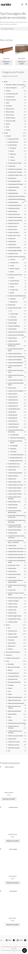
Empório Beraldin (13, 637)
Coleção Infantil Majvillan (15, 359)
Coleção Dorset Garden (14, 247)
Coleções (8, 136)
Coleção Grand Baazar (14, 326)
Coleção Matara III (13, 403)
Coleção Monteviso (13, 427)
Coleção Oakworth (13, 476)
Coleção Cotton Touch (14, 235)
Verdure (12, 271)
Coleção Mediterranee (14, 409)
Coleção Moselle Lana (14, 463)
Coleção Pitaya (12, 545)
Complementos (10, 97)
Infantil (10, 688)
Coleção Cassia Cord (13, 223)
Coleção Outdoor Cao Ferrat (15, 485)
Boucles (10, 670)
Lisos (9, 691)
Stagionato (13, 154)
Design (10, 940)
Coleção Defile (12, 241)
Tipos (7, 661)
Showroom (9, 655)
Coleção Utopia (12, 613)
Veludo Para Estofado (13, 748)
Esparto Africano (14, 280)
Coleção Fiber (11, 305)
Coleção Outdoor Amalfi (14, 482)
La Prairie (12, 259)
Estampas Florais (12, 679)
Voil (9, 751)
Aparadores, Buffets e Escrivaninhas (15, 84)
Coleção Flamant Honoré (15, 308)
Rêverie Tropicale (14, 268)
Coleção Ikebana (12, 338)
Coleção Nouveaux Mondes (15, 473)
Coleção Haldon (12, 329)
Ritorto (12, 151)
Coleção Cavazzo (12, 226)
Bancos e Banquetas (11, 87)
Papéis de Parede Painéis (14, 711)
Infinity (12, 286)
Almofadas (11, 664)
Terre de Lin (13, 317)
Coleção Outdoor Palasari (15, 494)
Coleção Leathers (12, 394)
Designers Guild (12, 634)
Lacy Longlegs (14, 445)
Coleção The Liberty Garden (15, 598)
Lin (11, 311)
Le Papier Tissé (14, 290)
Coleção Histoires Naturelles (15, 332)
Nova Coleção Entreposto (13, 652)
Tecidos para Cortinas (14, 742)
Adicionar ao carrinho (6, 62)
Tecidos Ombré (12, 739)
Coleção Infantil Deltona (14, 353)
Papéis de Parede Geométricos (16, 703)
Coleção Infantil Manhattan (15, 362)
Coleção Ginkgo (12, 323)
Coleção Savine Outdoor (14, 574)
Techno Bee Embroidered (16, 454)
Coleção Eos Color (13, 253)
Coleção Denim (12, 244)
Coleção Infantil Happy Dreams (16, 356)
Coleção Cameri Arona (14, 214)
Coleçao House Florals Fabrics (16, 335)
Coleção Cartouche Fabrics (15, 220)
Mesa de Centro (10, 109)
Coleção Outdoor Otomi (14, 491)
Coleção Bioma (12, 190)
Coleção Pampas (12, 507)
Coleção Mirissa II (12, 421)
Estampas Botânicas (13, 676)
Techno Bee (13, 451)
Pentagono (13, 148)
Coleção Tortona (12, 604)
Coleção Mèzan (12, 412)
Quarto (8, 124)
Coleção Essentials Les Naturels (16, 256)
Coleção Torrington (13, 601)
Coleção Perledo (12, 533)
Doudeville (13, 299)
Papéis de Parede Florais (14, 700)
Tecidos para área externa (13, 658)
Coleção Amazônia (13, 142)
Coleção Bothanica (13, 202)
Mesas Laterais (10, 115)
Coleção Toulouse (13, 607)
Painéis (10, 694)
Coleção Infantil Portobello (15, 380)
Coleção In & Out (12, 341)
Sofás (7, 127)
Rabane (12, 293)
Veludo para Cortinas (13, 745)
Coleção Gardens (12, 320)
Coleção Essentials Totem (15, 274)
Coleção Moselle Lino (13, 467)
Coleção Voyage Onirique (14, 616)
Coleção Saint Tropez (14, 565)
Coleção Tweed (12, 610)
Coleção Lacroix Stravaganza (15, 391)
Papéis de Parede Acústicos (15, 697)
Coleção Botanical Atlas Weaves (16, 199)
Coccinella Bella (14, 435)
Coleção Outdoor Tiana (14, 501)
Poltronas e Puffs (10, 121)
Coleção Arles (11, 166)
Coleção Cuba (11, 238)
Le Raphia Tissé (14, 262)
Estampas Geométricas (14, 682)
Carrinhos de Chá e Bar (12, 93)
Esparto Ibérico (14, 284)
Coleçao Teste (12, 590)
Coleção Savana (12, 571)
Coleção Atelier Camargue (15, 172)
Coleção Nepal (12, 469)
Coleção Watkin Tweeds (14, 619)
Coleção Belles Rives (13, 187)
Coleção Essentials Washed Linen (17, 296)
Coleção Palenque (13, 504)
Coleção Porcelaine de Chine (15, 554)
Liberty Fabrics (12, 643)
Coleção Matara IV (13, 406)
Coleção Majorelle (13, 400)
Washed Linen (13, 302)
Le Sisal (12, 265)
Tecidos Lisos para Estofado (15, 736)
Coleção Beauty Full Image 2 (15, 184)
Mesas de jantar (10, 112)
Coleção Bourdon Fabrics (14, 205)
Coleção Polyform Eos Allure (15, 548)
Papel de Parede (12, 714)
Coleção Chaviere (12, 229)
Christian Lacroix (12, 631)
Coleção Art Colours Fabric (15, 169)
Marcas (8, 625)
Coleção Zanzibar (12, 622)
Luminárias (9, 106)
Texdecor (10, 649)
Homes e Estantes (11, 100)
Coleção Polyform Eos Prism (15, 551)
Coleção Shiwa (12, 577)
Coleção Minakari (12, 418)
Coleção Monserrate (13, 424)
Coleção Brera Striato (14, 208)
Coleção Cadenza (12, 211)
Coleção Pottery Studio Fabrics (16, 557)
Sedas (9, 717)
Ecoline (12, 277)
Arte (9, 628)
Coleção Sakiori (12, 568)
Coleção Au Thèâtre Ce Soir (15, 175)
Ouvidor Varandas (10, 118)
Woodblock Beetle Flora (16, 460)
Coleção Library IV (13, 397)
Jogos (7, 103)
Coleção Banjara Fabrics (14, 181)
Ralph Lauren (11, 646)
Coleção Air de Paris (13, 139)
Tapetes (8, 130)
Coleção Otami (12, 479)
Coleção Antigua (12, 145)
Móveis (6, 81)
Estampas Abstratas (13, 673)
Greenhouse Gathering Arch (17, 438)
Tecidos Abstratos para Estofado (17, 723)
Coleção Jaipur (12, 388)
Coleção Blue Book (13, 193)
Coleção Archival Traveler (15, 163)
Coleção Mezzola (12, 415)
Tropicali (12, 160)
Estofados (11, 685)
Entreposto (11, 640)
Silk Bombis (13, 448)
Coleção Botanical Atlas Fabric (16, 196)
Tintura (12, 157)
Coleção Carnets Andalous (15, 217)
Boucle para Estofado (14, 667)
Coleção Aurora (12, 178)
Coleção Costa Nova (13, 232)
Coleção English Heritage (15, 250)
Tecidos (6, 133)
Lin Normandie (14, 314)
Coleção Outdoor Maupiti (14, 488)
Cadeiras (8, 91)
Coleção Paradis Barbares (15, 530)
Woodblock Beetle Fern (16, 457)
